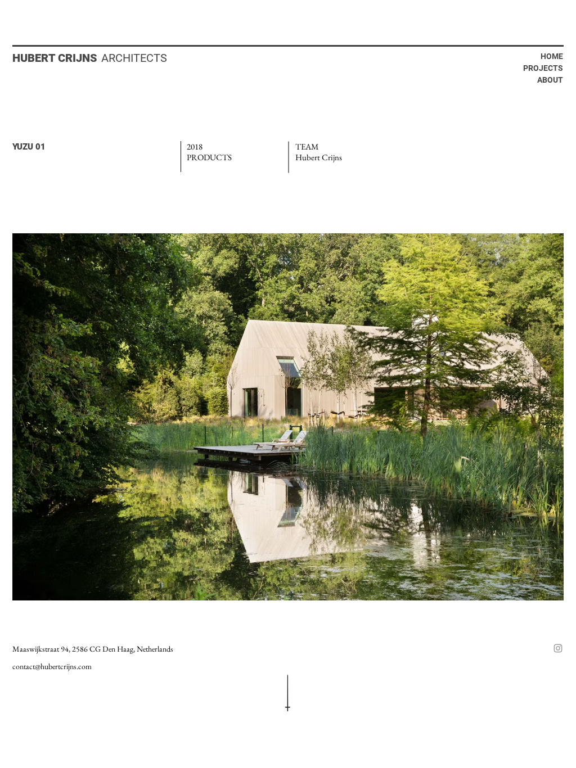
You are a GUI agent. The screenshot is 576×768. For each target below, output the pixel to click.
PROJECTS (543, 68)
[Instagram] (558, 648)
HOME (552, 56)
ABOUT (550, 79)
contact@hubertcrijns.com (52, 666)
